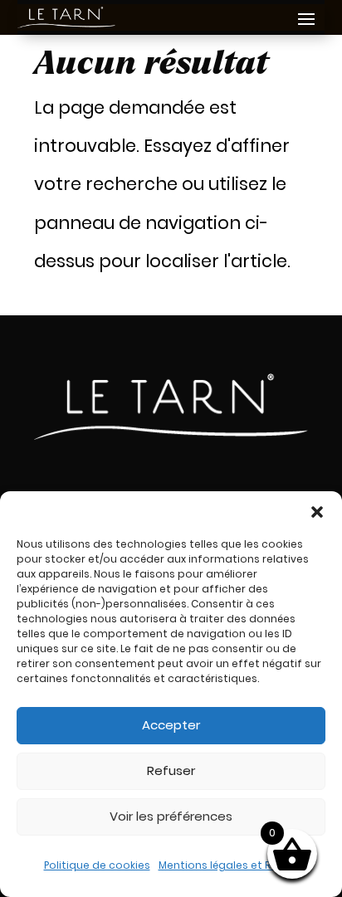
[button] (317, 512)
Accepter (171, 725)
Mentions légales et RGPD (225, 865)
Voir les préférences (171, 816)
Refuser (171, 770)
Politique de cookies (97, 865)
